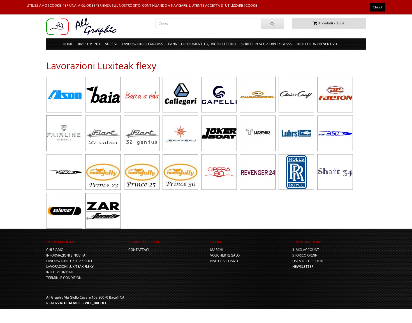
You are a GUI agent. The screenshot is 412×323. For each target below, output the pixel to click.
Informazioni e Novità (65, 255)
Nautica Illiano (224, 261)
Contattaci (138, 249)
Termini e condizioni (64, 277)
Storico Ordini (305, 255)
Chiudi (378, 7)
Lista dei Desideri (307, 261)
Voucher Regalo (225, 255)
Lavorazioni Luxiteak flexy (70, 266)
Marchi (216, 249)
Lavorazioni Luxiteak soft (69, 261)
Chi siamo (54, 249)
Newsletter (302, 266)
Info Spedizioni (59, 272)
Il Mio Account (305, 249)
